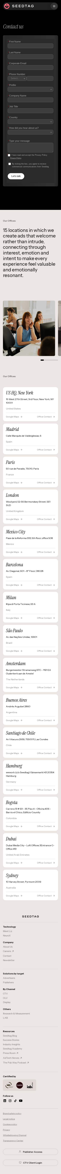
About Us (8, 946)
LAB (5, 1017)
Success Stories (11, 1040)
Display (7, 1002)
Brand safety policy (12, 1113)
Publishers (8, 982)
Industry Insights (11, 1044)
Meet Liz (7, 931)
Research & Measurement (16, 1013)
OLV (5, 998)
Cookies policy (10, 1124)
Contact (7, 955)
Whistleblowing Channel (14, 1135)
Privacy (6, 1129)
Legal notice (9, 1119)
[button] (54, 6)
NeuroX (7, 935)
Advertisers (9, 978)
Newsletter (9, 960)
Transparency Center (13, 1140)
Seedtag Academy (12, 1048)
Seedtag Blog (10, 1035)
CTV (5, 993)
